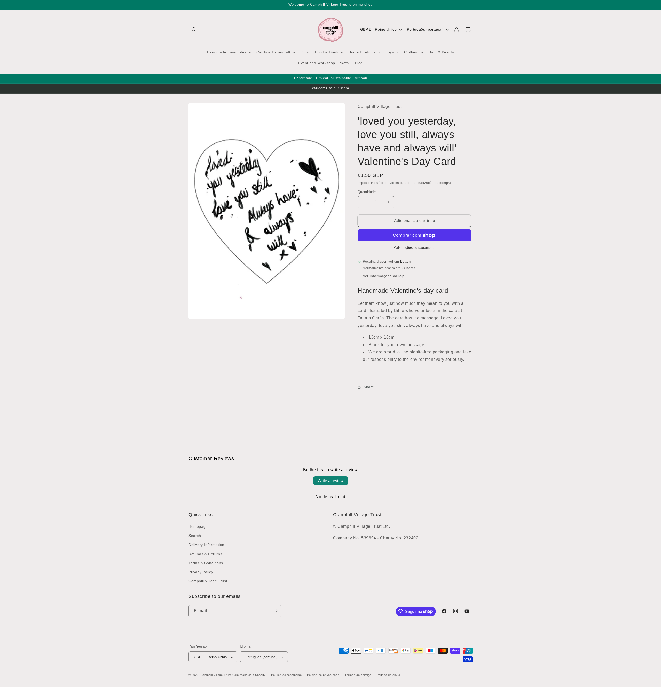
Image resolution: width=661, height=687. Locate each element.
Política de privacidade (323, 674)
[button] (194, 29)
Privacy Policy (200, 572)
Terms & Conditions (205, 563)
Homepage (198, 526)
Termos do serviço (358, 674)
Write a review (331, 480)
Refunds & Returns (205, 554)
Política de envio (388, 674)
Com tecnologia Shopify (249, 675)
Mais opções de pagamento (415, 248)
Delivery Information (206, 545)
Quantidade (367, 192)
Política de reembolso (286, 674)
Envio (390, 183)
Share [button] (369, 387)
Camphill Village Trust (207, 581)
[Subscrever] (275, 611)
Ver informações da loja (384, 276)
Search (194, 536)
